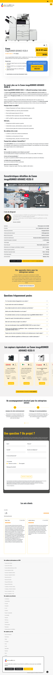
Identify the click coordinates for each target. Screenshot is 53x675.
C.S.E (6, 608)
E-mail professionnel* (11, 455)
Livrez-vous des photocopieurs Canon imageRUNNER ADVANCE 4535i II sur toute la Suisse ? (22, 325)
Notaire (6, 617)
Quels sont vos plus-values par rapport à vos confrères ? (16, 321)
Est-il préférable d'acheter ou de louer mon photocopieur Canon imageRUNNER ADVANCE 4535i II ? (24, 315)
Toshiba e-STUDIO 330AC (10, 586)
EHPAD (6, 610)
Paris (6, 655)
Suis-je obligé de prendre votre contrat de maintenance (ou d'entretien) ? (19, 308)
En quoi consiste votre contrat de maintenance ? (14, 304)
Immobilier (7, 615)
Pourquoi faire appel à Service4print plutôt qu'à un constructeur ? (18, 318)
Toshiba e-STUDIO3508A (11, 368)
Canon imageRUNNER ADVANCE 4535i (42, 369)
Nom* (8, 443)
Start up (6, 619)
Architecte (7, 598)
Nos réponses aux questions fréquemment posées (17, 74)
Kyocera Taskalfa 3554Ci (10, 575)
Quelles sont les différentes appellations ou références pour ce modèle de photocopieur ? (22, 336)
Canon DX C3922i (8, 565)
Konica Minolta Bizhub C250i (10, 567)
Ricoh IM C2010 (8, 577)
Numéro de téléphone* (32, 449)
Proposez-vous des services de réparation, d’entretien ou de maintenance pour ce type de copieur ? (24, 333)
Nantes (6, 650)
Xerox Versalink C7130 (9, 593)
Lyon (6, 646)
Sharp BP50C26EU (8, 582)
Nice (6, 653)
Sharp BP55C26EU (8, 584)
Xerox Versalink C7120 (9, 591)
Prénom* (29, 443)
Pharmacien (7, 624)
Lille (6, 643)
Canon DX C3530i (8, 563)
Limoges (6, 641)
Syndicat (6, 622)
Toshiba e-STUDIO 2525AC (10, 589)
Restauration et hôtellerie (10, 629)
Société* (8, 449)
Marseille (7, 648)
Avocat (6, 603)
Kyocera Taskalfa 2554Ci (10, 572)
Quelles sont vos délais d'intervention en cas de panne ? (16, 311)
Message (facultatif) (11, 467)
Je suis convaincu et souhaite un (26, 391)
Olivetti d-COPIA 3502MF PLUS (26, 368)
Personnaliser (9, 669)
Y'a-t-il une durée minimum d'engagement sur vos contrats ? (16, 301)
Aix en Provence (8, 634)
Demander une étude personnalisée (26, 285)
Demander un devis (37, 67)
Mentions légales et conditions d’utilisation (35, 672)
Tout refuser (19, 669)
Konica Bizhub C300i (9, 570)
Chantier (6, 605)
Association (7, 601)
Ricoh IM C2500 (8, 579)
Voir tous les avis (8, 516)
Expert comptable (8, 612)
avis (17, 53)
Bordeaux (7, 636)
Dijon (6, 639)
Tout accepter (28, 669)
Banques (7, 626)
